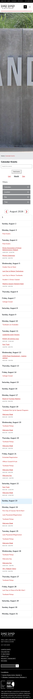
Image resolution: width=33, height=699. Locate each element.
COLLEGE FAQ (5, 652)
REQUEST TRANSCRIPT (8, 658)
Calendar (13, 1)
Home (2, 156)
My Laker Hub (28, 1)
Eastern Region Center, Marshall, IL (12, 675)
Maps (9, 1)
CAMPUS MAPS (6, 649)
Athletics (20, 1)
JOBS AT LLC (5, 656)
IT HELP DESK (5, 654)
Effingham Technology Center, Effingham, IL (14, 677)
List (9, 176)
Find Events (16, 172)
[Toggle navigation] (30, 6)
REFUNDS (4, 661)
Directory (3, 1)
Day (23, 176)
